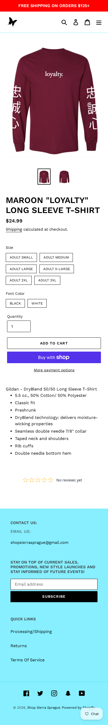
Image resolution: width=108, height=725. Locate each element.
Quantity (15, 316)
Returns (18, 645)
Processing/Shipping (31, 631)
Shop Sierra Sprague (44, 707)
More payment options (54, 370)
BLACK (15, 302)
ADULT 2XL (18, 279)
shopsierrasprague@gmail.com (39, 542)
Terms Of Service (27, 659)
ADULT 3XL (47, 279)
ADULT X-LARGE (57, 268)
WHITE (37, 302)
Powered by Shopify (78, 707)
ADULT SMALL (21, 256)
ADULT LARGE (21, 268)
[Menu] (99, 22)
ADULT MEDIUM (56, 256)
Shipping (14, 229)
